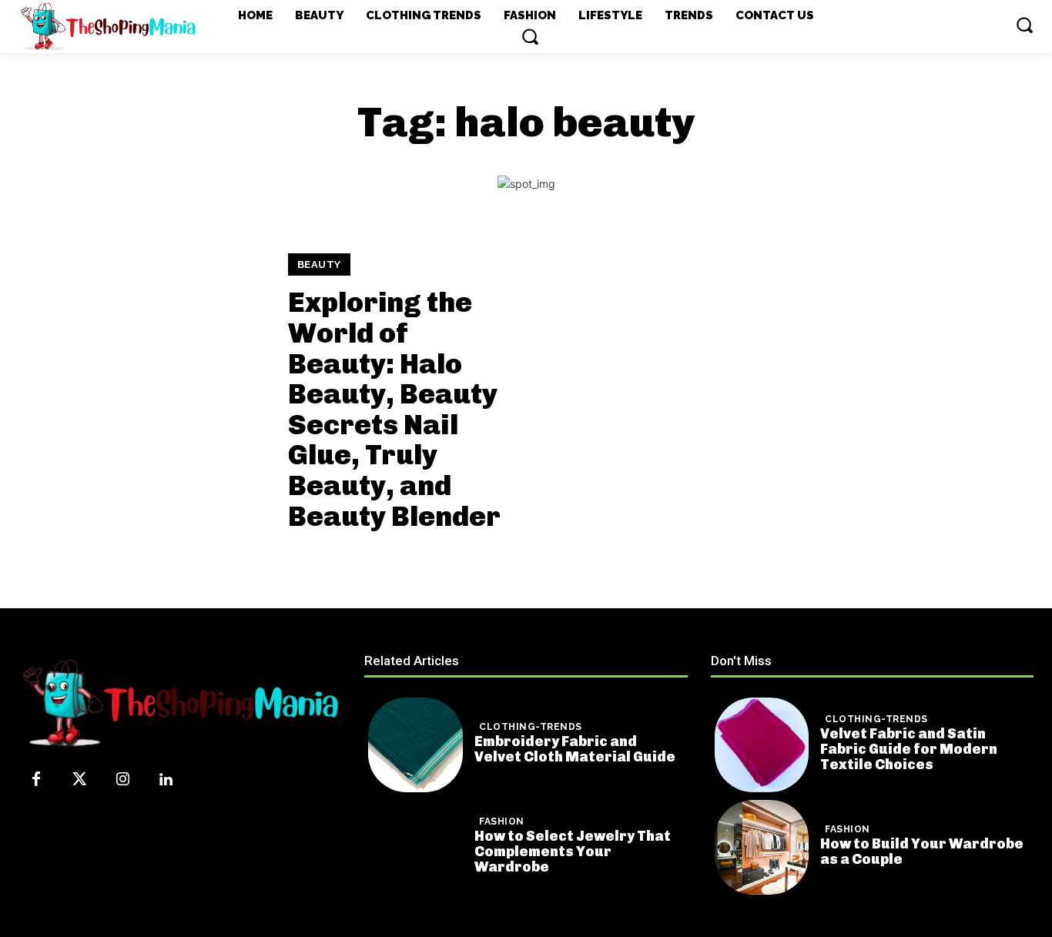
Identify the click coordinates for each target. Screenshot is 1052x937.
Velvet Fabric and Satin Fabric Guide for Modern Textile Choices (908, 749)
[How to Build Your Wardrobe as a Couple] (762, 847)
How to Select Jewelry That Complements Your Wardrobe (572, 851)
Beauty (319, 264)
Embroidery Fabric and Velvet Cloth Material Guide (574, 749)
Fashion (501, 821)
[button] (530, 36)
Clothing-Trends (530, 726)
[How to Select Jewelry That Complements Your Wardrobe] (415, 847)
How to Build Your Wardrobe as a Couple (922, 851)
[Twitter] (79, 780)
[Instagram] (122, 780)
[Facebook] (36, 780)
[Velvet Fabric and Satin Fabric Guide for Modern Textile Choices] (762, 745)
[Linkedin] (165, 780)
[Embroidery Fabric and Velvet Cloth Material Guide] (415, 745)
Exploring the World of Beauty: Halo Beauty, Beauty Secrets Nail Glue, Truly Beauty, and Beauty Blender (394, 409)
